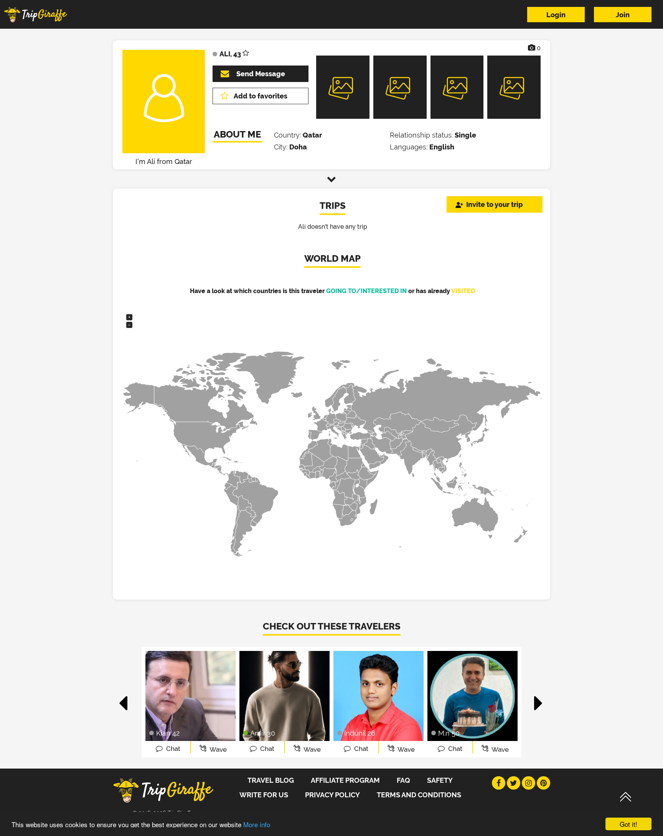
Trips (333, 205)
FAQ (403, 780)
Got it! (628, 824)
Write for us (263, 795)
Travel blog (270, 780)
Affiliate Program (345, 780)
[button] (124, 699)
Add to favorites (260, 96)
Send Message (260, 74)
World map (332, 258)
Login (556, 15)
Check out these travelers (332, 626)
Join (623, 15)
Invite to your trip (494, 204)
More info (256, 824)
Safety (440, 780)
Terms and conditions (419, 795)
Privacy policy (332, 795)
